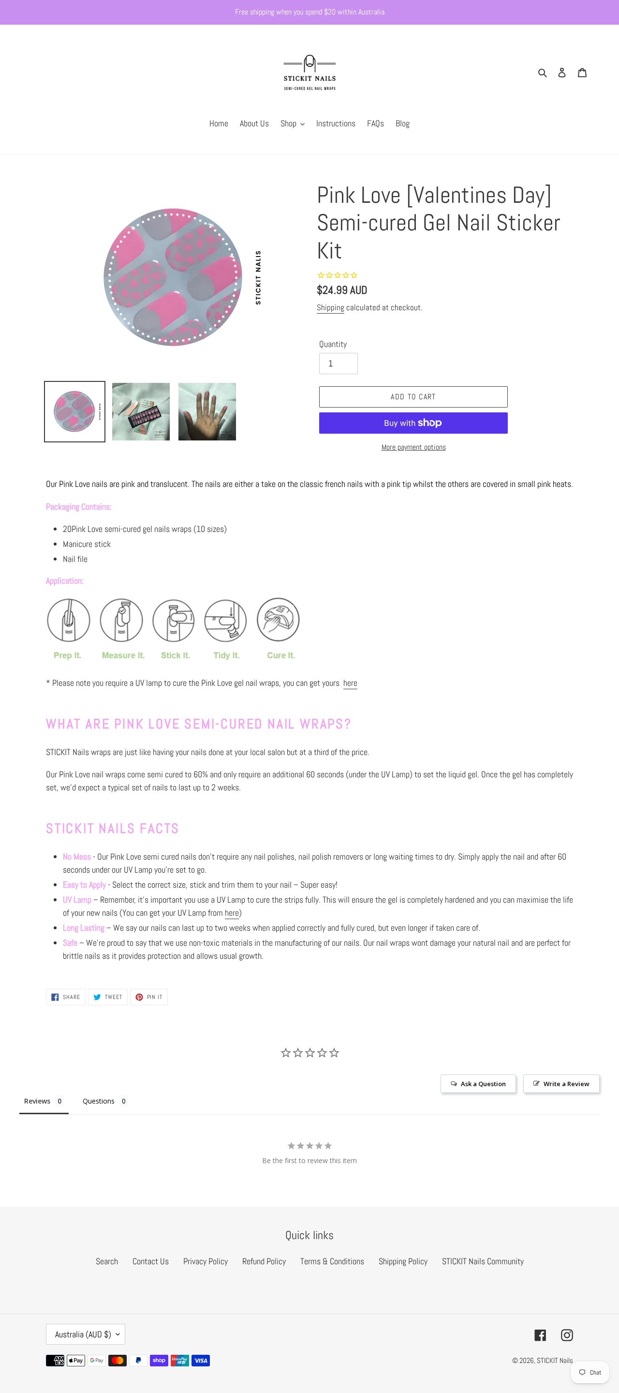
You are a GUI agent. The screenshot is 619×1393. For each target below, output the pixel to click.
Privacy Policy (205, 1261)
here (350, 682)
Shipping (330, 307)
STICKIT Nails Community (483, 1261)
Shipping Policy (403, 1261)
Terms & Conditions (332, 1261)
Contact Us (151, 1261)
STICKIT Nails (555, 1360)
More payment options (414, 447)
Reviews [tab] (37, 1100)
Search (107, 1261)
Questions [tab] (99, 1100)
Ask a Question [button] (483, 1083)
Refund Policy (264, 1261)
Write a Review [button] (567, 1083)
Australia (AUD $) (83, 1334)
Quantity (333, 343)
